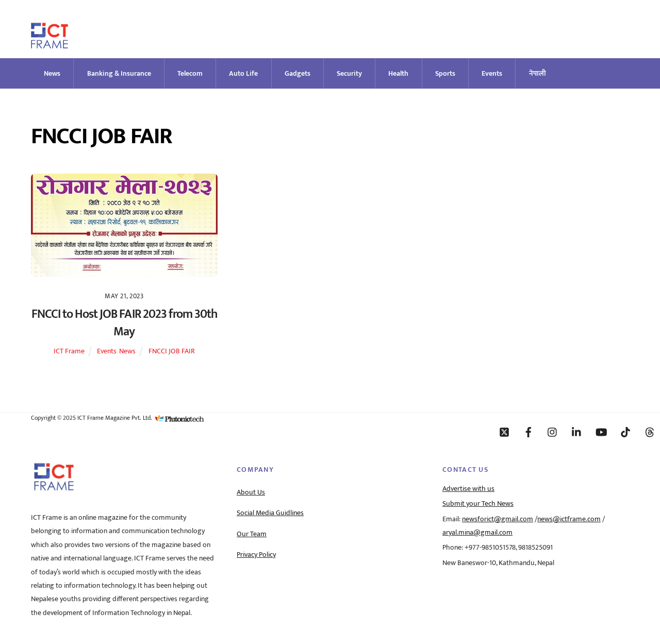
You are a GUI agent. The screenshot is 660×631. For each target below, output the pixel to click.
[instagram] (552, 431)
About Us (251, 492)
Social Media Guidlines (270, 513)
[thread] (649, 431)
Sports (445, 73)
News (52, 73)
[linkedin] (577, 431)
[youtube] (601, 431)
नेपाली (537, 73)
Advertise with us (468, 489)
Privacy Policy (256, 555)
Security (349, 73)
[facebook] (528, 431)
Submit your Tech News (478, 504)
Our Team (252, 534)
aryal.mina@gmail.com (477, 532)
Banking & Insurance (119, 73)
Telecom (190, 73)
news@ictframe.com (569, 519)
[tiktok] (625, 431)
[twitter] (504, 431)
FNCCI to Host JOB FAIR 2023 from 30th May (124, 323)
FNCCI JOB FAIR (171, 351)
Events (492, 73)
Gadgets (297, 73)
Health (398, 73)
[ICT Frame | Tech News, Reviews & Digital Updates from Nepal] (49, 44)
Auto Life (243, 73)
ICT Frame (69, 351)
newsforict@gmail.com (497, 519)
